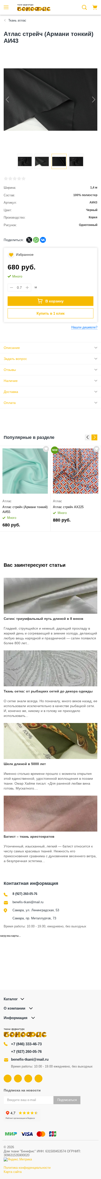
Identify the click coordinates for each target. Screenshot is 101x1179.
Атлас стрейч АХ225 (68, 507)
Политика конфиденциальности (27, 1167)
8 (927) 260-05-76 (25, 894)
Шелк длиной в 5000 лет (25, 764)
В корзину (54, 301)
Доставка (11, 392)
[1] (6, 178)
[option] (25, 489)
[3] (15, 178)
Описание (12, 348)
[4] (19, 178)
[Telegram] (28, 1078)
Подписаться (67, 1100)
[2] (10, 178)
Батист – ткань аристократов (29, 836)
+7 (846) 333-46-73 (26, 1044)
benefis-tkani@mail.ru (28, 902)
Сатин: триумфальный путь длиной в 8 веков (43, 619)
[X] (29, 240)
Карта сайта (13, 1172)
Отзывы (10, 370)
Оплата (10, 403)
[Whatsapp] (38, 1078)
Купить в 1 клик (51, 313)
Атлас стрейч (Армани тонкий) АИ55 (25, 509)
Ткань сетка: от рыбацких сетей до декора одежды (48, 691)
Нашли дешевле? (84, 327)
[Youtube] (18, 1078)
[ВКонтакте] (43, 240)
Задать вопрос (15, 359)
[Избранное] (46, 449)
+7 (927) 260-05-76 (26, 1051)
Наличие (11, 381)
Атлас (7, 501)
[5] (23, 178)
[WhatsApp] (36, 240)
